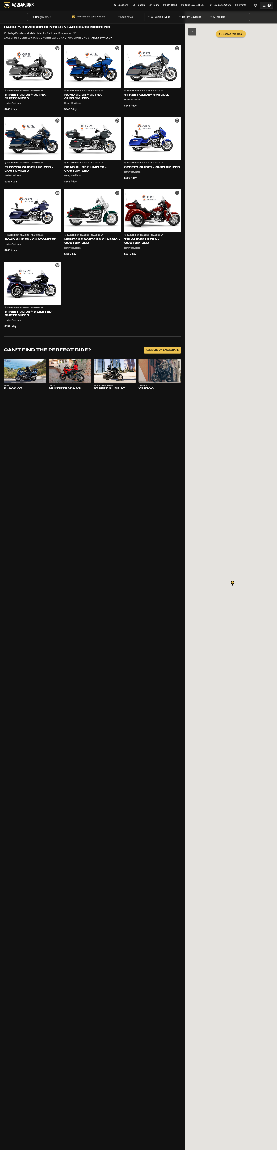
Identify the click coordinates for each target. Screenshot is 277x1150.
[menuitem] (121, 5)
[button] (32, 78)
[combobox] (49, 17)
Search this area (232, 34)
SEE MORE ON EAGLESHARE (162, 350)
